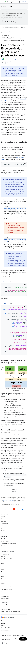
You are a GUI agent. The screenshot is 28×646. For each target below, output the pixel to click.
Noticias (3, 525)
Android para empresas (6, 519)
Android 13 (3, 578)
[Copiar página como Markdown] (7, 62)
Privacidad (3, 545)
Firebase (3, 625)
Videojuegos (4, 536)
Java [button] (10, 303)
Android (3, 516)
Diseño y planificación (16, 27)
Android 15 (3, 574)
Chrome (3, 623)
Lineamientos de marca (18, 635)
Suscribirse (24, 638)
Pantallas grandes (5, 554)
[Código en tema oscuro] (24, 163)
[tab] (5, 281)
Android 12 (3, 581)
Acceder (24, 1)
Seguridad (3, 521)
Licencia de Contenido (8, 500)
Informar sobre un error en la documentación (11, 607)
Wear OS (3, 556)
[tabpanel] (14, 289)
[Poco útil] (12, 32)
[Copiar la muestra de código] (26, 163)
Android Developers (5, 27)
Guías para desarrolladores (7, 591)
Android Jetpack (14, 59)
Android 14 (3, 576)
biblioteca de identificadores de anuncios (15, 72)
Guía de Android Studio (6, 589)
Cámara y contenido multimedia (8, 543)
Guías (9, 29)
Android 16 (3, 571)
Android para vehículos (6, 561)
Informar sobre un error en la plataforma (10, 604)
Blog (2, 528)
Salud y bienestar (5, 541)
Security (4, 6)
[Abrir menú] (2, 1)
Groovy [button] (5, 281)
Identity (11, 6)
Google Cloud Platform (6, 627)
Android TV (3, 563)
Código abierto (4, 523)
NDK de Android (5, 598)
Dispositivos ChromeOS (6, 558)
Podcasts (3, 530)
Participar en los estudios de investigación (10, 611)
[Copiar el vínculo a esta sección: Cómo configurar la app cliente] (2, 144)
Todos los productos (6, 630)
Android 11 (3, 583)
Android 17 (3, 569)
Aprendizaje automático (6, 538)
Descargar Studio (5, 596)
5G (2, 548)
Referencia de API (5, 594)
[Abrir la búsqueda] (17, 2)
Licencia (9, 635)
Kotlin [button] (11, 281)
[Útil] (10, 32)
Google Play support (5, 609)
